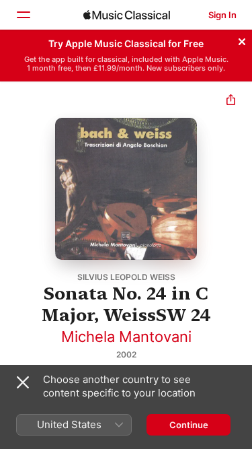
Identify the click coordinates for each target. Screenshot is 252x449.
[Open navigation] (23, 15)
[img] (126, 15)
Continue (188, 424)
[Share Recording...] (230, 101)
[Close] (242, 40)
